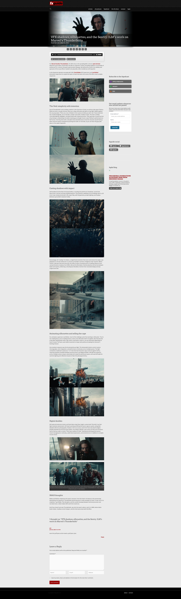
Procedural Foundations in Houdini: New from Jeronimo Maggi (120, 177)
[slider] (100, 54)
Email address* (114, 114)
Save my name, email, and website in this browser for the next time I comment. (72, 578)
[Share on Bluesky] (74, 49)
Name (112, 120)
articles (90, 9)
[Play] (53, 54)
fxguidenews (125, 146)
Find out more (114, 188)
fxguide (114, 146)
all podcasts (98, 9)
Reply (102, 537)
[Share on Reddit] (77, 49)
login (129, 9)
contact (123, 9)
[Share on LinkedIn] (71, 49)
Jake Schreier (96, 64)
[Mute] (96, 54)
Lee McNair (95, 72)
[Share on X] (86, 49)
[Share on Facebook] (68, 49)
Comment (52, 554)
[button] (50, 9)
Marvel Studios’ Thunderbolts (60, 64)
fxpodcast (106, 9)
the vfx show (115, 9)
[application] (77, 54)
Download (72, 59)
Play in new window (59, 59)
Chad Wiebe (77, 72)
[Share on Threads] (80, 49)
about (125, 593)
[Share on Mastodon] (83, 49)
